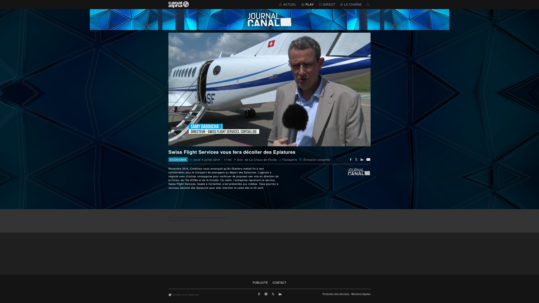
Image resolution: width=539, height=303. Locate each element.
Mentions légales (361, 293)
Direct (329, 4)
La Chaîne (353, 4)
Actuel (289, 4)
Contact (279, 282)
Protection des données (336, 293)
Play (310, 4)
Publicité (260, 282)
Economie (178, 160)
